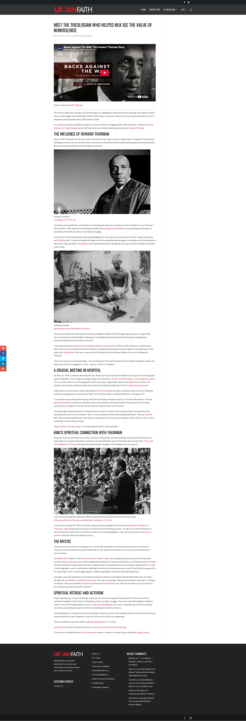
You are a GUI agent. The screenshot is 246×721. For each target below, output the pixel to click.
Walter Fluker (62, 558)
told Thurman (60, 240)
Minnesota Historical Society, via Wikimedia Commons (78, 520)
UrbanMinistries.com (100, 670)
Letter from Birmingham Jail (104, 604)
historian (62, 124)
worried (148, 414)
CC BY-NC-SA (69, 219)
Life (182, 10)
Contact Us (58, 686)
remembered (83, 243)
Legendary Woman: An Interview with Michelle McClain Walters (142, 701)
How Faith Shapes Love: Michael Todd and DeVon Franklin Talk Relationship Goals (142, 672)
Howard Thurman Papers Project (95, 558)
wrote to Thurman (66, 426)
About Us (96, 654)
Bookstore (154, 10)
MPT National (76, 105)
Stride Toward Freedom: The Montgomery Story (133, 379)
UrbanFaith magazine (100, 687)
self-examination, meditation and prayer (78, 580)
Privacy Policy (97, 662)
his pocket (75, 444)
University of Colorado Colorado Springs (109, 627)
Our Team (96, 658)
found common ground (71, 561)
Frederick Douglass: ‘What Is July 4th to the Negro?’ (141, 661)
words (90, 583)
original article (142, 632)
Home (143, 10)
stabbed (132, 382)
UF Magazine (169, 10)
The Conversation (89, 632)
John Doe (132, 698)
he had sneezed (105, 390)
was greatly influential (113, 228)
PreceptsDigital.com (100, 675)
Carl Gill (132, 680)
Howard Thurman (136, 128)
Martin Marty (109, 583)
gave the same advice (63, 402)
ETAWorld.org (97, 683)
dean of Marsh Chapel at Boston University (93, 346)
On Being (58, 219)
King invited (69, 352)
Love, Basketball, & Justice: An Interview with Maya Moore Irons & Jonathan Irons (141, 683)
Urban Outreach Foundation (103, 679)
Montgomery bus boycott (136, 385)
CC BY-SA (107, 520)
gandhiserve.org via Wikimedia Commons (72, 328)
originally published (93, 621)
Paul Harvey (59, 627)
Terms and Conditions (101, 666)
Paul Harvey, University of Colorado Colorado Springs (74, 36)
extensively (131, 525)
